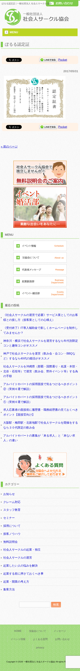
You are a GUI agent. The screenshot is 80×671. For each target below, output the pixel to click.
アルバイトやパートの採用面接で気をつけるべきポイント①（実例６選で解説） (40, 399)
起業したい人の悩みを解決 (20, 565)
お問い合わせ (62, 639)
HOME (18, 631)
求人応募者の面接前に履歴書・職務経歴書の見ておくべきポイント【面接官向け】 (40, 412)
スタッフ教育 (12, 509)
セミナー (9, 517)
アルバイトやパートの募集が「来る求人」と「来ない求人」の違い (39, 438)
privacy (40, 647)
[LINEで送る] (48, 59)
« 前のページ (9, 146)
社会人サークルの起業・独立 (22, 549)
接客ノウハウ (12, 533)
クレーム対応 (12, 502)
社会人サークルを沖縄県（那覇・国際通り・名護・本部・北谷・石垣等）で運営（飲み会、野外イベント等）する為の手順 (40, 371)
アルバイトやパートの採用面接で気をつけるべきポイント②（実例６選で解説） (40, 386)
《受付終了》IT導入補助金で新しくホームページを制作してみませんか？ (40, 330)
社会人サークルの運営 (17, 557)
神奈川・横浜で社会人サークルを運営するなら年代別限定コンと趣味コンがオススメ (40, 343)
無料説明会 (10, 541)
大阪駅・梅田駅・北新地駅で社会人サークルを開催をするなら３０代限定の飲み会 (40, 425)
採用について (12, 525)
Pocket (62, 59)
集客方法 (9, 589)
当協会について (37, 631)
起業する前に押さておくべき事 (23, 573)
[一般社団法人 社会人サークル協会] (36, 24)
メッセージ (60, 631)
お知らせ (9, 494)
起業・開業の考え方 (16, 581)
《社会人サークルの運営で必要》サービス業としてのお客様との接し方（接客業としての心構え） (40, 317)
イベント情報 (18, 639)
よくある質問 (40, 639)
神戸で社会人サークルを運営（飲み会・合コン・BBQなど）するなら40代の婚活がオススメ (39, 356)
